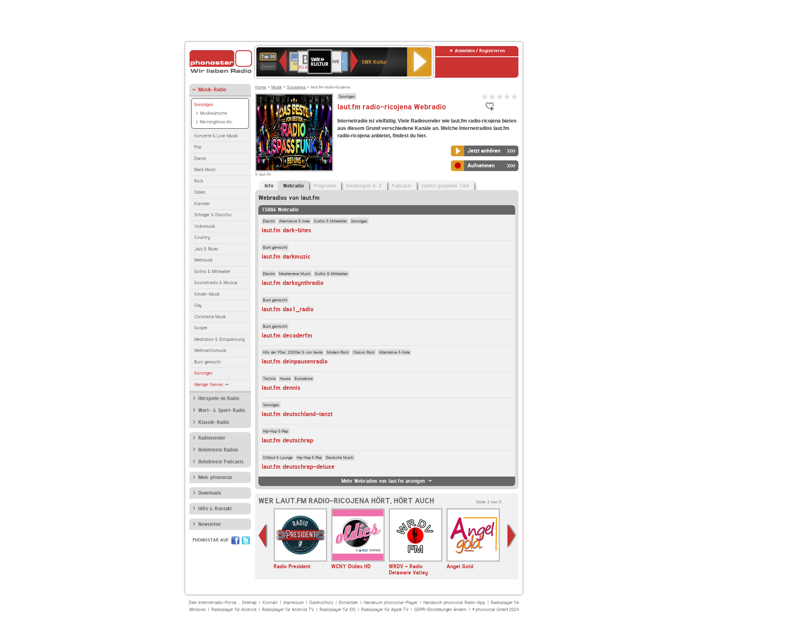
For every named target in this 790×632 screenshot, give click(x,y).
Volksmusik (204, 226)
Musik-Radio (212, 90)
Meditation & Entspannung (219, 339)
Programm (325, 186)
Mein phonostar (215, 477)
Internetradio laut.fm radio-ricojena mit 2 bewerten (492, 96)
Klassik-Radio (213, 422)
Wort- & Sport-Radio (221, 410)
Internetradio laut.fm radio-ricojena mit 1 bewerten (485, 96)
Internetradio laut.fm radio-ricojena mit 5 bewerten (514, 96)
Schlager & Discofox (213, 215)
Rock (198, 181)
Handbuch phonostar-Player (391, 602)
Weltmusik (203, 260)
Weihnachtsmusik (210, 350)
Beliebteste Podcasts (221, 462)
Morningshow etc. (216, 122)
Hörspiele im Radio (218, 398)
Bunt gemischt (207, 362)
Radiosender (211, 438)
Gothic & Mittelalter (212, 271)
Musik (276, 87)
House (285, 378)
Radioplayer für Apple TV (385, 609)
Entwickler (348, 602)
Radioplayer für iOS (338, 609)
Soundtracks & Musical (215, 282)
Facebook (235, 540)
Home (260, 87)
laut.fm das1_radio (288, 309)
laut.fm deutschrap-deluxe (298, 466)
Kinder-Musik (207, 294)
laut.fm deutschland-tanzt (297, 414)
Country (202, 237)
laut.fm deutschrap (287, 440)
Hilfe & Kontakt (215, 509)
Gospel (200, 328)
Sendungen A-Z (364, 186)
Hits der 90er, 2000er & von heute (293, 352)
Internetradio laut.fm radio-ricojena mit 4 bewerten (507, 96)
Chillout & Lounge (278, 457)
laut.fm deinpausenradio (295, 361)
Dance (200, 158)
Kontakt (270, 602)
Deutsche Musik (339, 457)
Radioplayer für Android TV (288, 609)
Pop (198, 147)
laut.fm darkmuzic (286, 256)
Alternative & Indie (294, 220)
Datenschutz (321, 602)
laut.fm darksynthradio (292, 283)
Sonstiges (204, 104)
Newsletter (209, 524)
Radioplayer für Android (233, 609)
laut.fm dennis (281, 387)
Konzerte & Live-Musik (216, 136)
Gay (198, 305)
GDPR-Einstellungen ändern (440, 609)
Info (269, 186)
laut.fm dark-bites (286, 230)
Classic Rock (364, 352)
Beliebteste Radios (218, 450)
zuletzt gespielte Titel (445, 186)
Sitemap (249, 602)
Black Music (205, 169)
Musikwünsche (213, 113)
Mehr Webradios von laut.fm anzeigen (383, 481)
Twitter (246, 540)
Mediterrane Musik (295, 273)
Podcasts (401, 186)
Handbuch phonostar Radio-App (454, 602)
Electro (269, 220)
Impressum (293, 602)
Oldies (199, 192)
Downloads (209, 493)
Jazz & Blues (206, 249)
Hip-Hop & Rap (275, 430)
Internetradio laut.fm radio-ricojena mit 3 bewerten (500, 96)
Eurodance (304, 378)
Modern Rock (338, 352)
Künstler (202, 203)
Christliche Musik (210, 316)
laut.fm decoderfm (287, 335)
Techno (269, 378)
